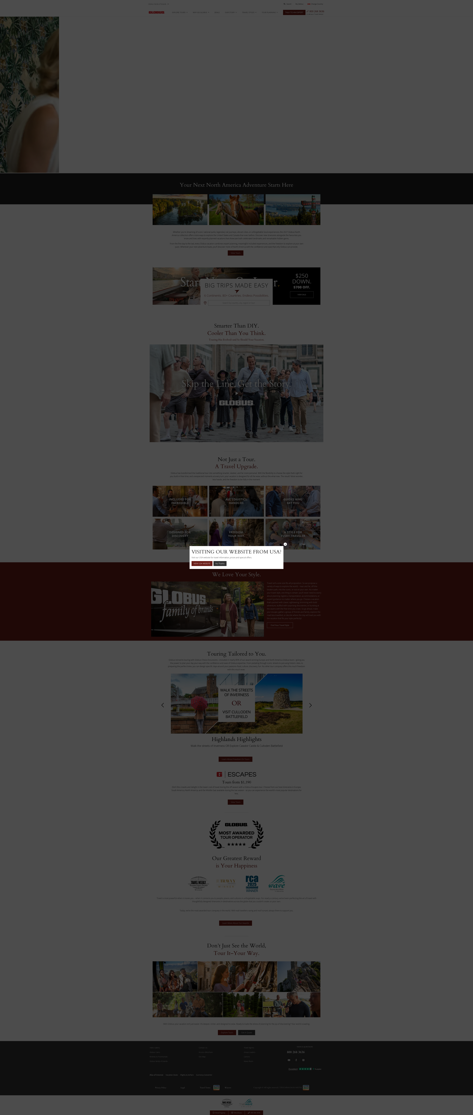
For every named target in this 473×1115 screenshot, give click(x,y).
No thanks (220, 563)
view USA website (202, 563)
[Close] (285, 544)
